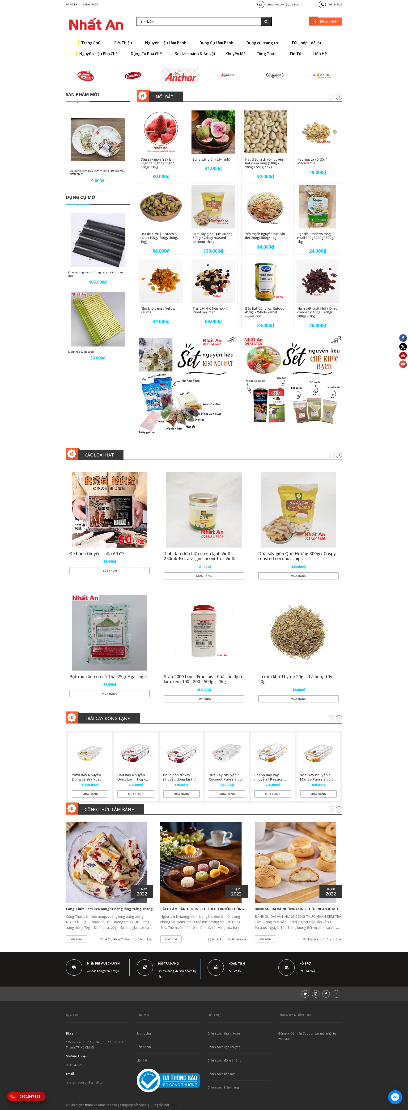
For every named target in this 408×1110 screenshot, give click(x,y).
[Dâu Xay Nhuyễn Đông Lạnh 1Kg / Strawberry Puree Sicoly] (135, 753)
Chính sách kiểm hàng (223, 1087)
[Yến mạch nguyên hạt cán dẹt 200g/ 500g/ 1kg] (266, 207)
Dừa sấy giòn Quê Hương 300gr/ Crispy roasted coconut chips (213, 238)
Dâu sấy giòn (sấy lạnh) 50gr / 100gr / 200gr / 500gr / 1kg (158, 163)
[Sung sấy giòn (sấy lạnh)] (213, 132)
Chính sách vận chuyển (224, 1047)
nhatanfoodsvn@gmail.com (284, 4)
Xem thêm (76, 939)
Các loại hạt (99, 455)
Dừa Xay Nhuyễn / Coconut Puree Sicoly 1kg (226, 779)
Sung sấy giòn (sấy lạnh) (211, 159)
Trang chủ (144, 1033)
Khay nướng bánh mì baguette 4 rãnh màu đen (95, 274)
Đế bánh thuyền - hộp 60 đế (96, 553)
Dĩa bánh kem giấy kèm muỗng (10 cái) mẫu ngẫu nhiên (97, 172)
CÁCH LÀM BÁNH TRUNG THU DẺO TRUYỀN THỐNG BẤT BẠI (209, 909)
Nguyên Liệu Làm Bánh (166, 42)
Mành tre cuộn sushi (81, 351)
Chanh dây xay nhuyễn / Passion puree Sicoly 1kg (268, 779)
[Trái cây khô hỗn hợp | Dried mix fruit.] (213, 281)
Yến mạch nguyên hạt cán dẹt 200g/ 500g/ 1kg (265, 236)
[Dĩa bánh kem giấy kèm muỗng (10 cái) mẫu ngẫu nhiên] (97, 139)
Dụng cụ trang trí (262, 42)
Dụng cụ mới (81, 197)
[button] (339, 96)
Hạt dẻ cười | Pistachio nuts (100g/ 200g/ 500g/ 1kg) (159, 238)
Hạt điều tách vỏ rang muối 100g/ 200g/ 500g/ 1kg (316, 238)
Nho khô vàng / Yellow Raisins (157, 310)
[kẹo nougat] (186, 385)
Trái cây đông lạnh (108, 718)
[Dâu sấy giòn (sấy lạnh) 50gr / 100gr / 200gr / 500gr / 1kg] (161, 132)
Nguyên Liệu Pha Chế (99, 53)
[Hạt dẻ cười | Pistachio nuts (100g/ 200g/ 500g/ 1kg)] (161, 207)
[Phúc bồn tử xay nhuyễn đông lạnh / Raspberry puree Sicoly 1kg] (181, 753)
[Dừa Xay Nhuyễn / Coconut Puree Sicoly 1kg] (227, 753)
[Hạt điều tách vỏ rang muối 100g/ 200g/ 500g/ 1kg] (318, 207)
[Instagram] (315, 994)
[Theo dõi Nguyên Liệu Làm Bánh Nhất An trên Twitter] (305, 994)
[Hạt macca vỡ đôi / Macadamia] (318, 132)
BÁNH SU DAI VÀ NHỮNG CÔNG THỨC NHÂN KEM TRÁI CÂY (303, 909)
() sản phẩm (329, 21)
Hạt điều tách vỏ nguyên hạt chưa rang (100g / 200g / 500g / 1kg (264, 163)
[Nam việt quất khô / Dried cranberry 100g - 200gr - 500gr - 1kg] (318, 281)
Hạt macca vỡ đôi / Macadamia (312, 161)
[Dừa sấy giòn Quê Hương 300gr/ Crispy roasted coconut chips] (213, 207)
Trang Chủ (91, 42)
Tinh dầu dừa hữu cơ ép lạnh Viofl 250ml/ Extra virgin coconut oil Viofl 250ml (199, 558)
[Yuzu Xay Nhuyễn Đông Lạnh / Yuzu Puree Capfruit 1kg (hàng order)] (90, 753)
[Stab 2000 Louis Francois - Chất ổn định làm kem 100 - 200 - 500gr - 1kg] (204, 633)
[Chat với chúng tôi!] (395, 1097)
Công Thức (266, 53)
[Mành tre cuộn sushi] (97, 319)
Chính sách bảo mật (221, 1074)
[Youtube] (336, 994)
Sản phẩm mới (82, 94)
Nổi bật (165, 97)
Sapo (174, 1105)
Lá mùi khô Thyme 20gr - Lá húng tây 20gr (295, 679)
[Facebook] (326, 994)
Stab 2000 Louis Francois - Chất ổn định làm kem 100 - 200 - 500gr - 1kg (203, 679)
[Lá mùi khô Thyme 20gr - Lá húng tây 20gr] (298, 633)
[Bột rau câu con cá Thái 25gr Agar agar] (109, 633)
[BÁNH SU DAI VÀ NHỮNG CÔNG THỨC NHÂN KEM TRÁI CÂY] (295, 862)
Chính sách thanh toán (224, 1033)
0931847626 (335, 4)
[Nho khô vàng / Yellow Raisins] (161, 281)
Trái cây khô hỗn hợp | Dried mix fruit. (210, 310)
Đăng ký (71, 4)
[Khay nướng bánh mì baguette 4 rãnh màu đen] (97, 240)
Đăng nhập (90, 4)
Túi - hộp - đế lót (307, 42)
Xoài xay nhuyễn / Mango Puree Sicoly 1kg (316, 779)
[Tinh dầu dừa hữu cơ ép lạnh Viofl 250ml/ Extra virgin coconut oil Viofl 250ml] (204, 510)
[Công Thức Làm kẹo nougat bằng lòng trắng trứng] (106, 862)
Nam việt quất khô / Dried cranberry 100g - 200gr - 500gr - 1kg (317, 312)
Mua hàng (204, 576)
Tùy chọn (109, 570)
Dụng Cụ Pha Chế (147, 53)
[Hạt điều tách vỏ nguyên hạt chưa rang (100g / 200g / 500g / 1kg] (266, 132)
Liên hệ (142, 1060)
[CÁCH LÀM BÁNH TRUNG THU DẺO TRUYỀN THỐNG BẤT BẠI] (201, 862)
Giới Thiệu (123, 42)
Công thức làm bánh (110, 809)
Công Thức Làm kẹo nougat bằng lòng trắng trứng (109, 909)
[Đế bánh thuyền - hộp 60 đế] (109, 510)
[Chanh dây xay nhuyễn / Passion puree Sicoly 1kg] (272, 753)
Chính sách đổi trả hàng (224, 1060)
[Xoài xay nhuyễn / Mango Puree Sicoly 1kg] (318, 753)
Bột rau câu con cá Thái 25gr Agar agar (108, 676)
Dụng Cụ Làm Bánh (217, 42)
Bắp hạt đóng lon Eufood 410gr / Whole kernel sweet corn (264, 312)
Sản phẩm (144, 1047)
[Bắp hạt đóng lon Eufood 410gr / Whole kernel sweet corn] (266, 281)
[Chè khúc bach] (292, 385)
